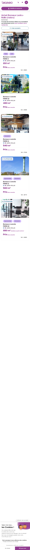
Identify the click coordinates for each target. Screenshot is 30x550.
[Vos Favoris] (22, 2)
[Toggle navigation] (26, 2)
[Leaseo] (7, 2)
